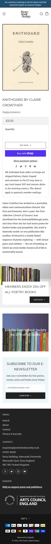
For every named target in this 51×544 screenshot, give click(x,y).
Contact (6, 429)
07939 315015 (9, 452)
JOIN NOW (38, 300)
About (5, 425)
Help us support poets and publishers (22, 487)
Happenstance (11, 112)
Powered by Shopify (25, 537)
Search (6, 420)
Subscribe (24, 396)
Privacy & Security (11, 434)
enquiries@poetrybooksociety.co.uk (20, 447)
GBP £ (24, 518)
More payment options (25, 160)
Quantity (9, 129)
